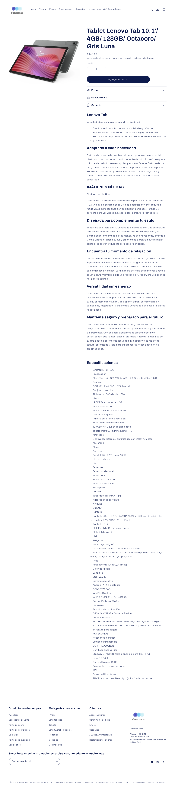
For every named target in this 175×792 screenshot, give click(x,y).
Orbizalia (20, 782)
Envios (92, 725)
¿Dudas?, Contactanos (100, 735)
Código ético (15, 745)
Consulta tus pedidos (99, 720)
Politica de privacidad (19, 740)
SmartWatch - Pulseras (60, 730)
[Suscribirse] (57, 761)
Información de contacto (143, 782)
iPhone (52, 715)
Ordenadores (55, 745)
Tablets (52, 725)
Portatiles (53, 735)
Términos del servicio (104, 782)
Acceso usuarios (97, 715)
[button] (151, 9)
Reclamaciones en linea (101, 740)
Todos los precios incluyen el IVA (38, 782)
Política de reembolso (84, 782)
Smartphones (55, 720)
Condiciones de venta (19, 720)
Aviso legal (14, 715)
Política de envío (123, 782)
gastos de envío (115, 58)
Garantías (13, 735)
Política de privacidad (63, 782)
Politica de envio (16, 725)
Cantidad (91, 63)
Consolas (53, 740)
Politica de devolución (19, 730)
